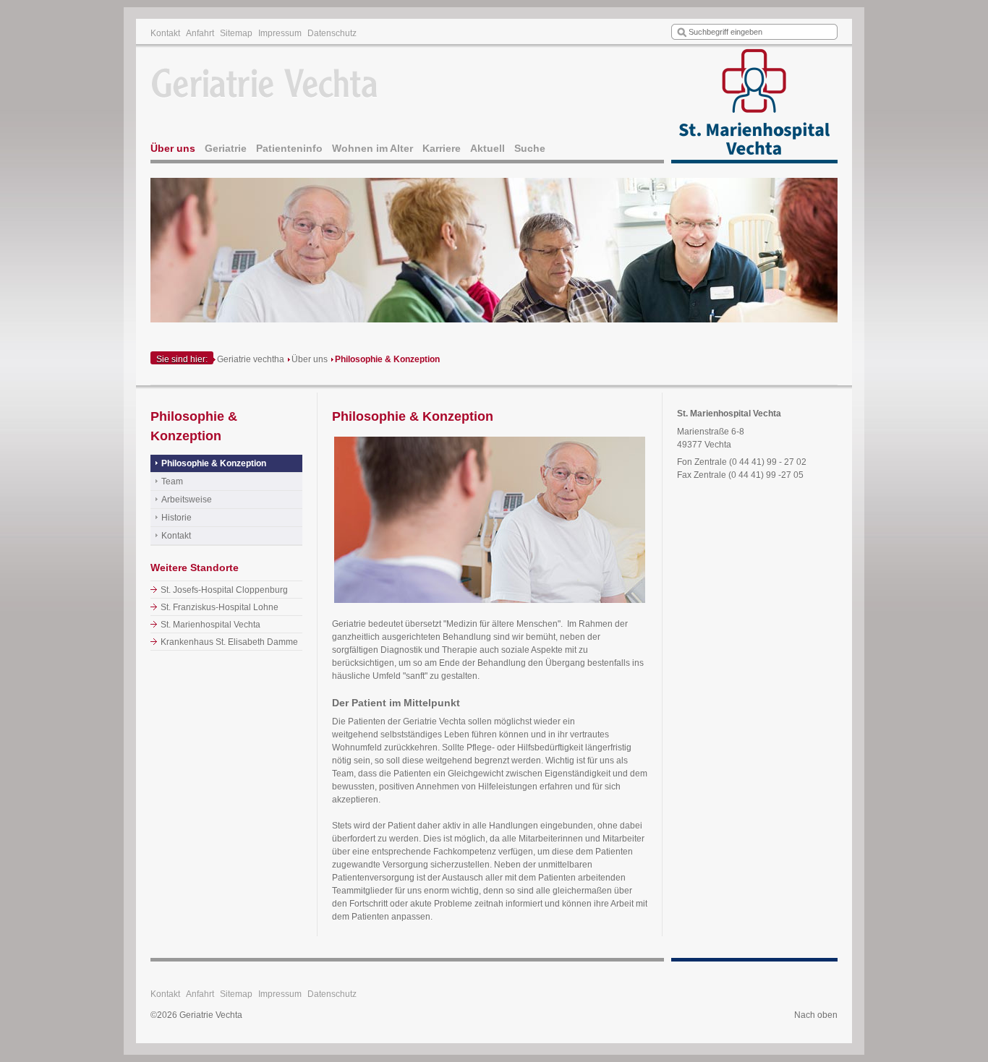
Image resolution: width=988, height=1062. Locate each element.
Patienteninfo (289, 148)
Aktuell (487, 148)
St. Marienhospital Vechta (210, 625)
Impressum (280, 33)
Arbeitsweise (186, 499)
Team (172, 481)
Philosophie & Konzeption (387, 359)
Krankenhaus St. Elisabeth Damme (229, 642)
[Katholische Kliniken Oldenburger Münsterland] (754, 105)
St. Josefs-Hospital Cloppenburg (224, 590)
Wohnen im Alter (372, 148)
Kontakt (165, 33)
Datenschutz (332, 33)
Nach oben (816, 1015)
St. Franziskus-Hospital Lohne (219, 607)
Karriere (441, 148)
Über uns (172, 148)
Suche (529, 148)
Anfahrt (200, 33)
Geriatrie (226, 148)
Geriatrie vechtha (250, 359)
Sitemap (236, 33)
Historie (176, 518)
